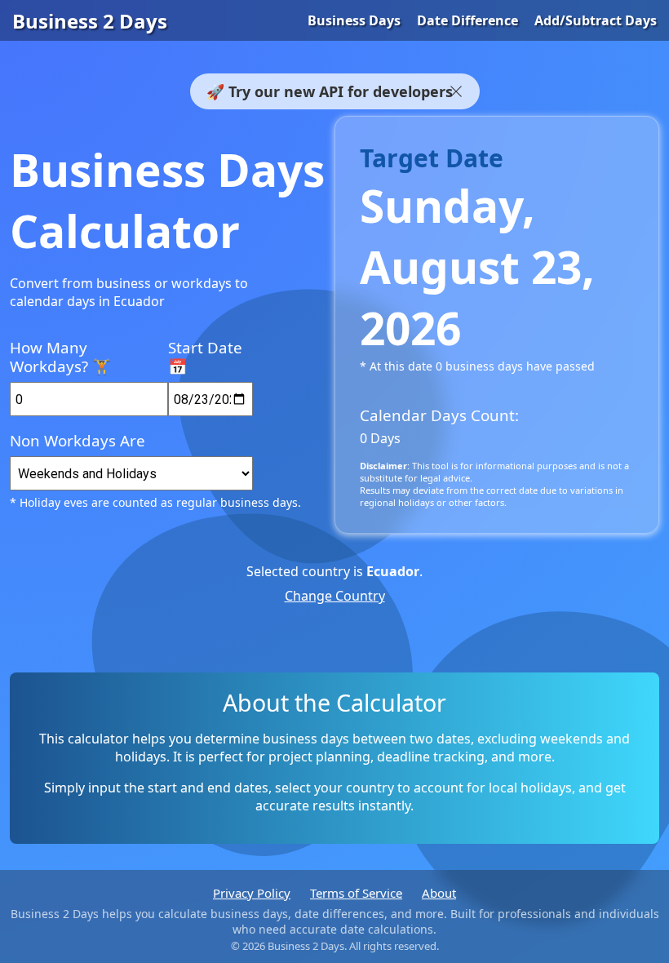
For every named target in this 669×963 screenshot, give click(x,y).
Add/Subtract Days (595, 20)
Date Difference (467, 20)
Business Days (354, 20)
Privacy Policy (251, 893)
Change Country (335, 596)
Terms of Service (356, 893)
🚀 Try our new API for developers (329, 91)
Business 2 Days (89, 20)
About (439, 893)
